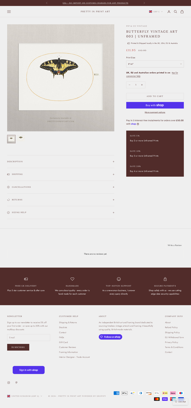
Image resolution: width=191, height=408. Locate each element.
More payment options (155, 112)
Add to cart (155, 96)
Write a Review (175, 245)
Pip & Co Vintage (136, 26)
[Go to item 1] (11, 139)
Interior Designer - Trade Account (74, 357)
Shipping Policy (172, 332)
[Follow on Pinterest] (16, 382)
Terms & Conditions (174, 347)
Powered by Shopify (94, 396)
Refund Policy (171, 327)
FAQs (61, 337)
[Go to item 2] (21, 138)
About (167, 322)
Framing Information (68, 352)
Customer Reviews (67, 347)
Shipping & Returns (68, 322)
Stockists (63, 327)
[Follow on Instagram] (8, 382)
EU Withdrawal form (174, 337)
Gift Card (63, 342)
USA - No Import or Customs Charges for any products (95, 3)
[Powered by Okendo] (20, 246)
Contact (62, 332)
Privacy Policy (171, 342)
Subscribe (18, 347)
